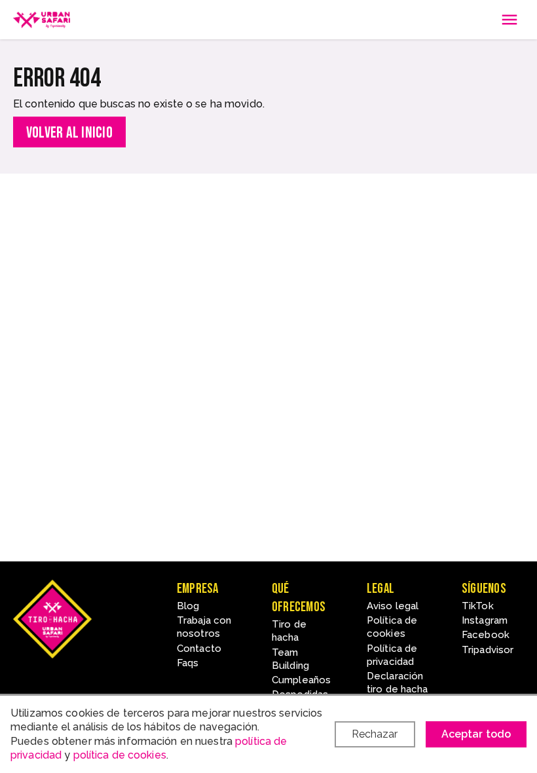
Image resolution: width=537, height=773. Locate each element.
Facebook (485, 635)
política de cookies (119, 755)
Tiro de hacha (289, 630)
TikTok (478, 606)
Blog (188, 606)
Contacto (199, 648)
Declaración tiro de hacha (397, 682)
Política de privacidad (392, 655)
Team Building (290, 659)
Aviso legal (392, 606)
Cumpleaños (301, 680)
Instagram (485, 620)
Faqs (187, 663)
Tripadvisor (487, 650)
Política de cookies (392, 626)
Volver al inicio (69, 132)
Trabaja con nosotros (204, 626)
